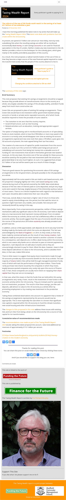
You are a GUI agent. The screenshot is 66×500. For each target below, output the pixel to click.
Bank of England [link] (25, 233)
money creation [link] (50, 235)
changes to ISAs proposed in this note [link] (20, 309)
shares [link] (13, 261)
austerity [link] (37, 221)
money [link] (19, 45)
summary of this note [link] (14, 91)
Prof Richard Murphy (40, 398)
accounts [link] (37, 45)
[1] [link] (32, 233)
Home (5, 2)
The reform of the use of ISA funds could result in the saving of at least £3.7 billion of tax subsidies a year (31, 24)
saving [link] (47, 182)
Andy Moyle (36, 497)
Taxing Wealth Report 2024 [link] (15, 34)
